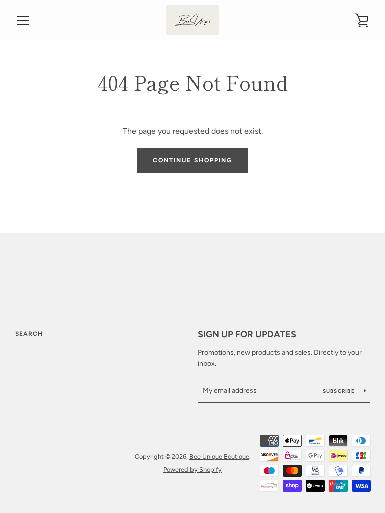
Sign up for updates (247, 334)
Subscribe (340, 391)
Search (29, 333)
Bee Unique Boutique (219, 456)
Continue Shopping (192, 160)
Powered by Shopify (192, 469)
